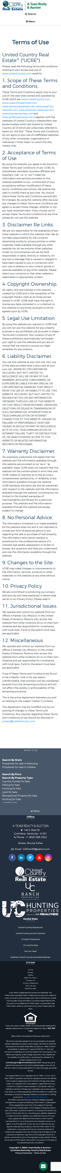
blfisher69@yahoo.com (36, 849)
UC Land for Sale (30, 945)
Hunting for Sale (11, 788)
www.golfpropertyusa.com (17, 117)
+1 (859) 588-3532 (36, 837)
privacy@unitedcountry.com (18, 721)
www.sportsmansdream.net (18, 106)
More (36, 811)
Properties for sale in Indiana (19, 767)
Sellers (30, 975)
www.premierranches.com (17, 113)
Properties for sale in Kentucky (20, 763)
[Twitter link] (30, 857)
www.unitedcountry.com (16, 73)
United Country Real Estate (30, 927)
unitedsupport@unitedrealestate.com (23, 1062)
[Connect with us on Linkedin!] (21, 857)
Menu (31, 21)
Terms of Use (30, 986)
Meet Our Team (30, 978)
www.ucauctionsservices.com (19, 102)
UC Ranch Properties (30, 939)
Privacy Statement (30, 983)
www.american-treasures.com (36, 110)
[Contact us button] (43, 1166)
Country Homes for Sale (16, 781)
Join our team (30, 951)
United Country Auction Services (30, 933)
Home (30, 970)
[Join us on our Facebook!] (12, 857)
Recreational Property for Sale (19, 795)
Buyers (30, 972)
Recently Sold (30, 988)
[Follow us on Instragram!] (48, 857)
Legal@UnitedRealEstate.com (35, 1097)
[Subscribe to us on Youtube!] (39, 857)
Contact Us (30, 980)
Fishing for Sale (11, 785)
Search (31, 14)
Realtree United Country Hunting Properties (30, 957)
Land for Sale (9, 792)
